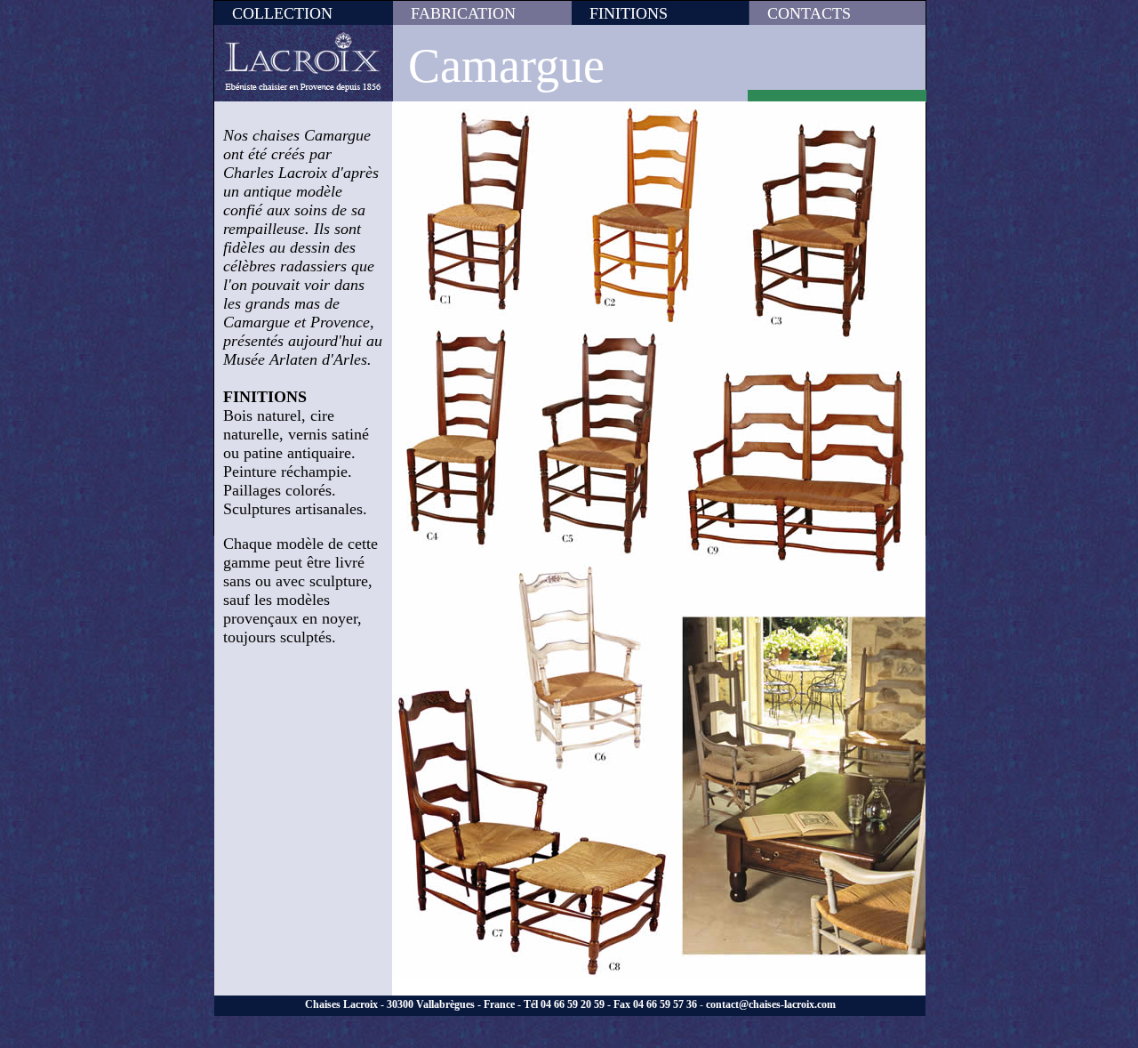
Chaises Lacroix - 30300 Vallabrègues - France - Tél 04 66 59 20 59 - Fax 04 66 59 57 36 (501, 1004)
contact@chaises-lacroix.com (771, 1004)
